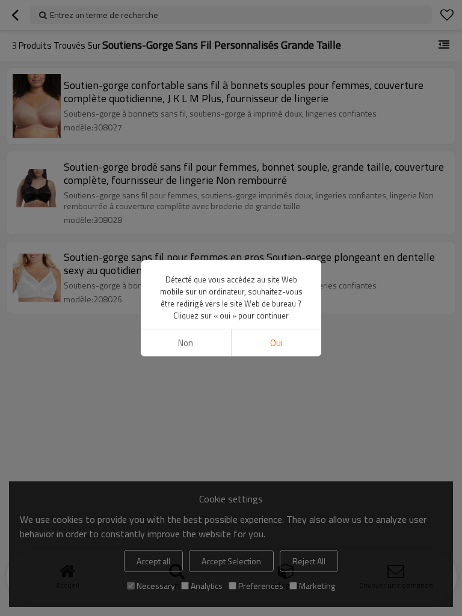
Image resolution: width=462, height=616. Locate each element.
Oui (276, 343)
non (185, 343)
